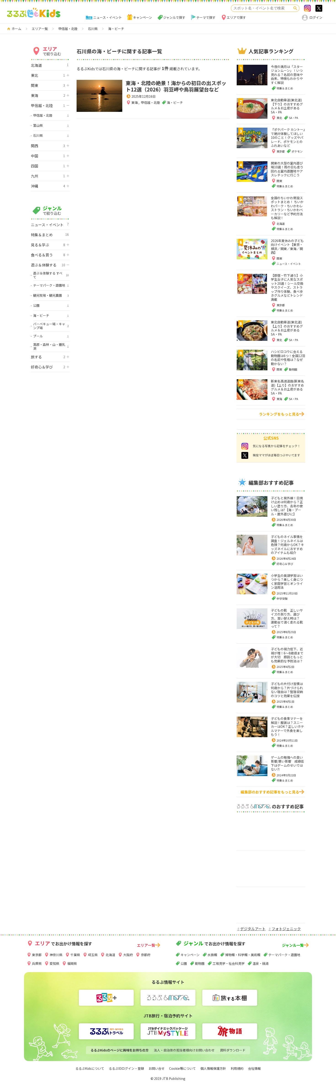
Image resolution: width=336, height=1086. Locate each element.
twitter (244, 455)
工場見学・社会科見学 (229, 963)
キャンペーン (142, 17)
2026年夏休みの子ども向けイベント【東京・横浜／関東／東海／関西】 (287, 246)
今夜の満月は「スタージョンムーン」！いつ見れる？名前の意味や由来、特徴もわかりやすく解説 (287, 74)
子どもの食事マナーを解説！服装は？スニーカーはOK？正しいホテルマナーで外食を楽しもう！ (287, 726)
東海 (135, 102)
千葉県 (75, 954)
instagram (244, 446)
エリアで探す (236, 17)
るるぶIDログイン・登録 (126, 1068)
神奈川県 (56, 954)
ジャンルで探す (174, 17)
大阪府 (128, 954)
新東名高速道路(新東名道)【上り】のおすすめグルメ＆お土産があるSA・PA (287, 387)
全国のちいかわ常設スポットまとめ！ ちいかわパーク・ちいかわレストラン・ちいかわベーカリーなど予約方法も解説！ (287, 208)
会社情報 (254, 1068)
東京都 (37, 954)
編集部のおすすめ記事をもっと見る (270, 792)
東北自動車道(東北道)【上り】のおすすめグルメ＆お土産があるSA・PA (287, 328)
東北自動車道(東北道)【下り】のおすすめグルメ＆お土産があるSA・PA (287, 106)
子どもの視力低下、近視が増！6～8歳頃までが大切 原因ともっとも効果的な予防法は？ (287, 655)
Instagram (307, 8)
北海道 (110, 954)
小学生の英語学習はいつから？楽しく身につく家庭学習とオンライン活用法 (287, 581)
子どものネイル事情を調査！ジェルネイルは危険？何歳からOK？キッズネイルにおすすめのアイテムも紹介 (287, 544)
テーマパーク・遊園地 (284, 954)
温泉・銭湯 (261, 963)
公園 (184, 963)
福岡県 (72, 963)
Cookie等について (182, 1068)
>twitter (318, 8)
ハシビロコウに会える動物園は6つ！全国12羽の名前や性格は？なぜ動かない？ (288, 357)
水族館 (212, 954)
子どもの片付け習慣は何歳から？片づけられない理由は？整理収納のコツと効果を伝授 (287, 689)
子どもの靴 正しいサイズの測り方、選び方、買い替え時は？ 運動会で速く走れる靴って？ (287, 618)
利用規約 (237, 1068)
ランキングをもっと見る (279, 414)
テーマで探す (206, 17)
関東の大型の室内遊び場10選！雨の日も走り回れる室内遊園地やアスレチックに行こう (287, 169)
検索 (295, 8)
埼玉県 (93, 954)
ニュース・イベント (107, 17)
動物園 (200, 963)
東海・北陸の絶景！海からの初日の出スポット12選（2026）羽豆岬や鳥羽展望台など (176, 86)
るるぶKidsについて (89, 1068)
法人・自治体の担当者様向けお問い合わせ (184, 1050)
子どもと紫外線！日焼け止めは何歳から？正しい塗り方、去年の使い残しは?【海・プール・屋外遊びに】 (287, 506)
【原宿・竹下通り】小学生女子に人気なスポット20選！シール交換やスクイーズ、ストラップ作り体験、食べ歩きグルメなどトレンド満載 (287, 287)
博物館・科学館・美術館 (242, 954)
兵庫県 (37, 963)
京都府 (145, 954)
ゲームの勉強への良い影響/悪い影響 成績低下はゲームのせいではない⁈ (287, 763)
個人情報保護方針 (213, 1068)
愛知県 (54, 963)
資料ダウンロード (232, 1050)
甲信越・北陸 (150, 102)
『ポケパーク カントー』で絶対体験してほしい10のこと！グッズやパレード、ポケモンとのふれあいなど (288, 137)
